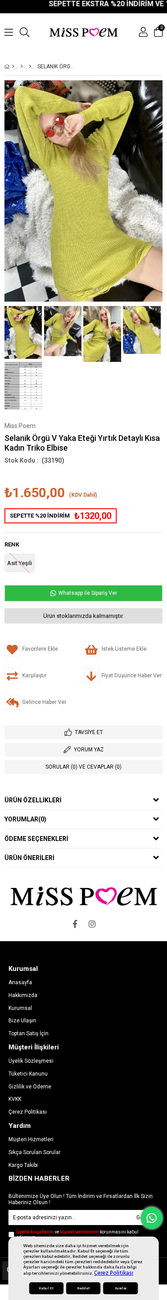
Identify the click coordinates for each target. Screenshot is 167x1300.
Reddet (83, 1288)
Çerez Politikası (113, 1273)
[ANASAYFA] (13, 66)
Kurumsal (20, 1008)
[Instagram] (92, 923)
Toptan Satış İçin (28, 1033)
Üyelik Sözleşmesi (30, 1061)
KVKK (14, 1099)
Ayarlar (120, 1288)
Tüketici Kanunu (28, 1074)
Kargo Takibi (23, 1165)
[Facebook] (75, 923)
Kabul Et (46, 1288)
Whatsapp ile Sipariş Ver (87, 593)
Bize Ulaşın (22, 1020)
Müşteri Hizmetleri (30, 1139)
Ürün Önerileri (29, 857)
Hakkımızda (22, 995)
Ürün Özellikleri (32, 800)
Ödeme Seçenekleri (36, 838)
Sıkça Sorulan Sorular (34, 1152)
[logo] (83, 896)
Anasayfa (20, 982)
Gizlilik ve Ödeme (29, 1087)
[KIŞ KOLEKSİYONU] (21, 66)
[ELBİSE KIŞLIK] (30, 66)
